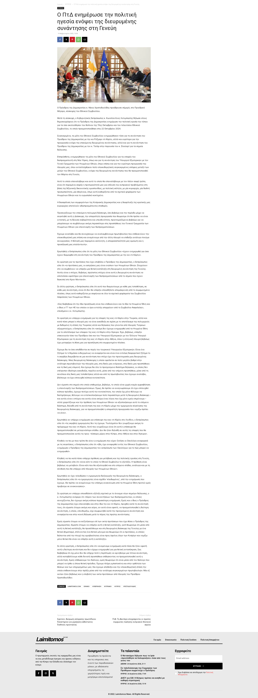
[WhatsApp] (78, 39)
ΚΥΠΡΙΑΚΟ (108, 586)
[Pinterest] (72, 39)
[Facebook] (60, 39)
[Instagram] (46, 673)
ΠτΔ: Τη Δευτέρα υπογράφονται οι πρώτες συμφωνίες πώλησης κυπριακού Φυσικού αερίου (131, 622)
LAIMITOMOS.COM (74, 586)
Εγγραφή (197, 666)
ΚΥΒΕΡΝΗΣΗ (96, 586)
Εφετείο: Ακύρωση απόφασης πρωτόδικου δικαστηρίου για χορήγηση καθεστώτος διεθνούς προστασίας (76, 622)
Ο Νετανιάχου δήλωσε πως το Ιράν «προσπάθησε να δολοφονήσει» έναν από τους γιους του (143, 658)
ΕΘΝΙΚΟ (86, 586)
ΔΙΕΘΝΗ (123, 664)
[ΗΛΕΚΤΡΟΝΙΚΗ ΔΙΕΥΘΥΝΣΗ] (84, 39)
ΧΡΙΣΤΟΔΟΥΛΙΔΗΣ (129, 586)
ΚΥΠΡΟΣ (68, 4)
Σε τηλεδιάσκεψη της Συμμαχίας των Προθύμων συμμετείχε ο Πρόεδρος (139, 669)
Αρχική (59, 4)
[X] (66, 39)
